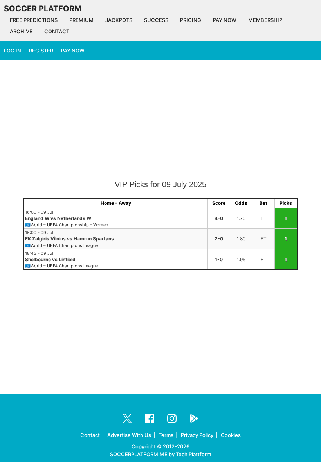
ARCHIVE (21, 31)
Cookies (231, 435)
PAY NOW (224, 20)
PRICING (190, 20)
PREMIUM (81, 20)
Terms (166, 435)
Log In (12, 50)
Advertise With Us (129, 435)
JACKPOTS (118, 20)
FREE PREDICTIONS (34, 20)
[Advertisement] (160, 121)
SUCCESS (156, 20)
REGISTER (41, 50)
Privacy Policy (197, 435)
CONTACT (56, 31)
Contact (90, 435)
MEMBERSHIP (265, 20)
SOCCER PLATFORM (42, 8)
